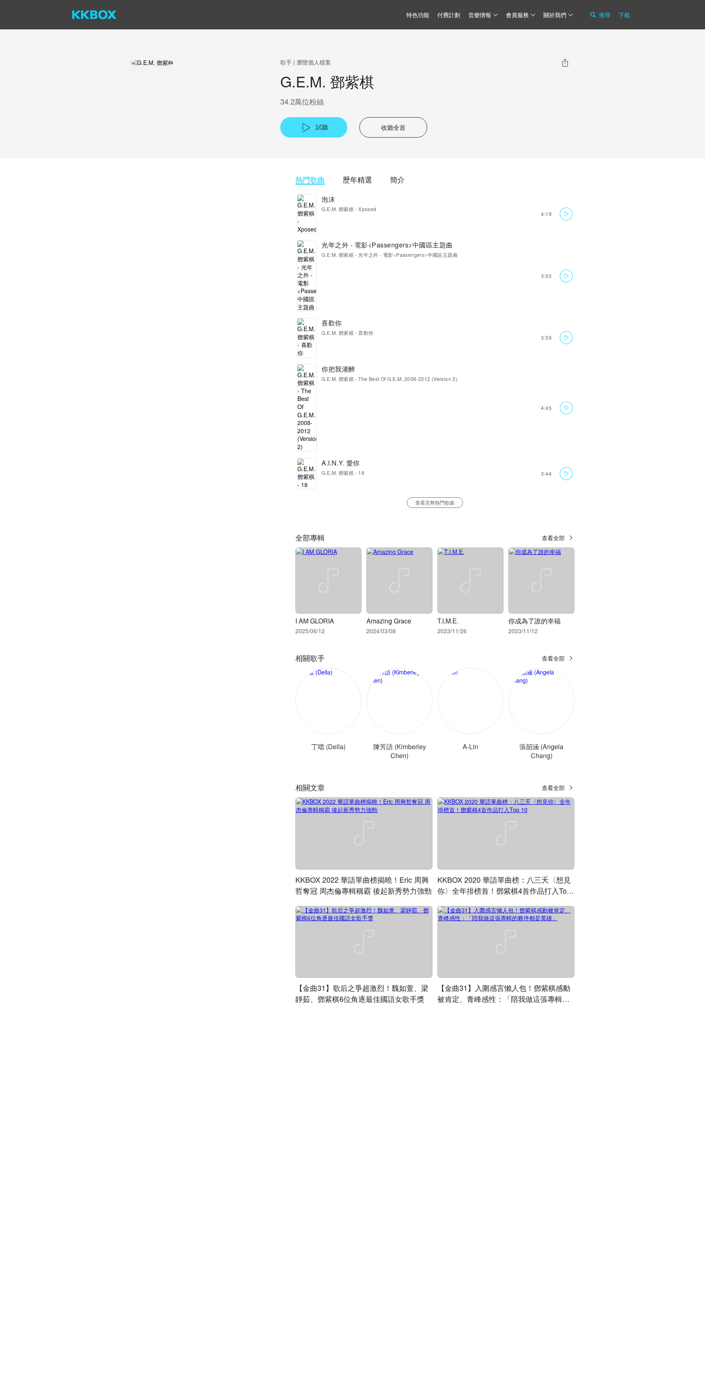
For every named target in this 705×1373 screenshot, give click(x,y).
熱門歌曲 (310, 179)
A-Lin (470, 746)
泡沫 (328, 199)
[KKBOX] (94, 14)
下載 (624, 15)
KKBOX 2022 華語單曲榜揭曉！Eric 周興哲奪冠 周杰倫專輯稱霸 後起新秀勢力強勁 (363, 885)
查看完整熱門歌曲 (434, 502)
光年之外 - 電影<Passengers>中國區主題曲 (387, 244)
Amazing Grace (388, 620)
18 (361, 472)
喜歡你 (331, 322)
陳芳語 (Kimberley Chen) (399, 751)
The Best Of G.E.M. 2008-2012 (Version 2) (407, 378)
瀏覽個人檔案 (314, 62)
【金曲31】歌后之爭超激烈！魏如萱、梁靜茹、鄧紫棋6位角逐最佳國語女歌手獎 (361, 993)
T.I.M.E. (448, 620)
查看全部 (553, 538)
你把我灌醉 (338, 369)
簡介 (397, 179)
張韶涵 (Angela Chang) (541, 751)
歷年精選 (357, 179)
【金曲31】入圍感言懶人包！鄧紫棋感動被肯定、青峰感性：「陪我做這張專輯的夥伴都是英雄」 (503, 998)
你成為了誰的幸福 (534, 620)
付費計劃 (448, 15)
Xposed (367, 208)
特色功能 (417, 15)
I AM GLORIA (314, 620)
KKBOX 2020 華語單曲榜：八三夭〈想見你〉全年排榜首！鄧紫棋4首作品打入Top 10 (504, 890)
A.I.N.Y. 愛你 (340, 462)
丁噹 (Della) (328, 746)
